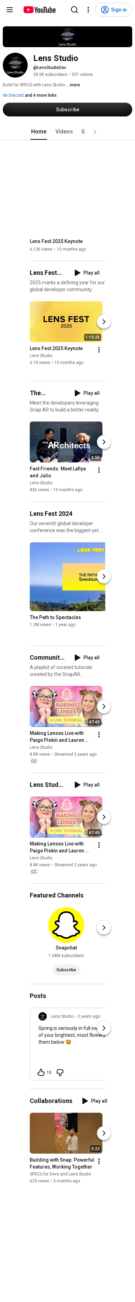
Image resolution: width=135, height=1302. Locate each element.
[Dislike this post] (59, 1072)
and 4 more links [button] (41, 95)
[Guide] (10, 10)
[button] (95, 131)
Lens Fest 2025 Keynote (56, 241)
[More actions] (99, 350)
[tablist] (67, 131)
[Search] (74, 10)
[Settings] (88, 10)
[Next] (104, 322)
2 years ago (89, 1016)
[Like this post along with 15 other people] (41, 1072)
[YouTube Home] (39, 9)
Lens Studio (41, 355)
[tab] (38, 131)
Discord (16, 95)
